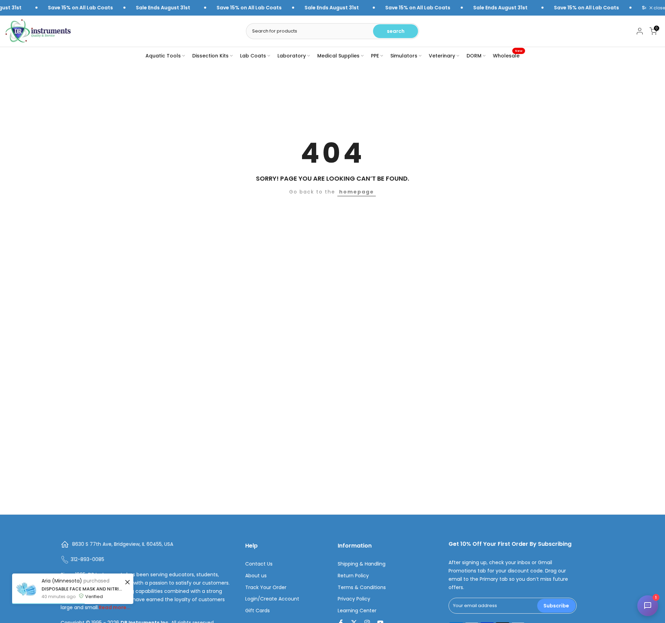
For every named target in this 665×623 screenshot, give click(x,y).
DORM (474, 55)
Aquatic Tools (163, 55)
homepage (356, 191)
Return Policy (353, 575)
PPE (375, 55)
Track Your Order (265, 587)
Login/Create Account (272, 599)
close (659, 8)
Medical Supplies (338, 55)
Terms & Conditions (362, 587)
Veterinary (442, 55)
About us (256, 575)
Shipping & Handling (361, 564)
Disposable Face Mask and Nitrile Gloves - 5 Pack (82, 589)
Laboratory (291, 55)
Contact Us (259, 564)
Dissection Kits (210, 55)
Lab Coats (253, 55)
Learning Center (357, 610)
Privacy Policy (354, 599)
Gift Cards (257, 610)
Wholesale (507, 55)
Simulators (403, 55)
